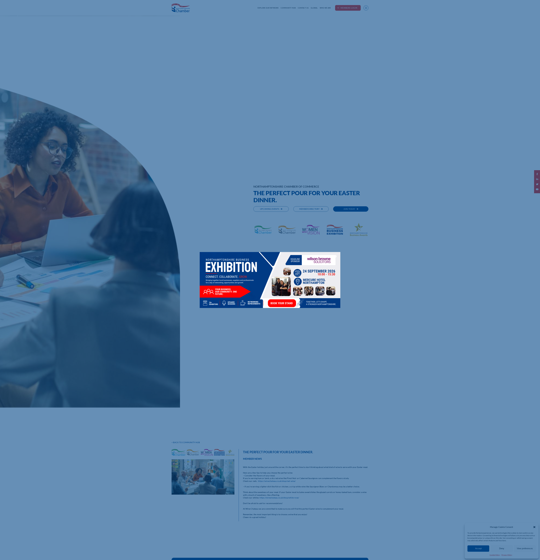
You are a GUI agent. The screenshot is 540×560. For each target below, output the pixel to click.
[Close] (335, 256)
